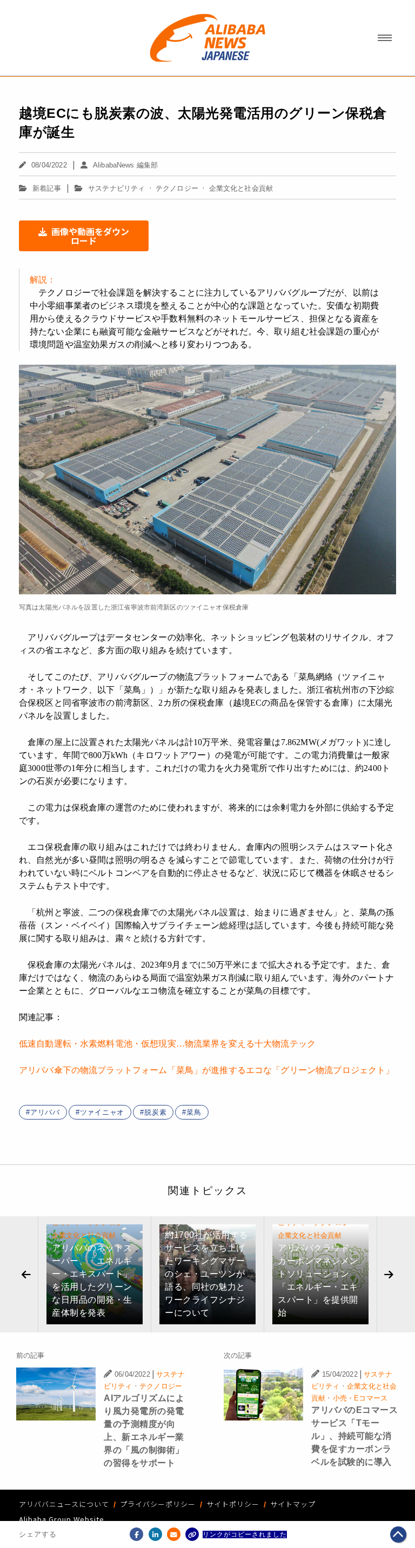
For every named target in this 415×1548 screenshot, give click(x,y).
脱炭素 (155, 1112)
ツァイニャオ (102, 1112)
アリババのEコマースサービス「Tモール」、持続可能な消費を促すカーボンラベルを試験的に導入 (354, 1435)
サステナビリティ (116, 188)
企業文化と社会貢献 (241, 188)
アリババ (45, 1112)
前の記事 (30, 1355)
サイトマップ (293, 1504)
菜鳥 (194, 1112)
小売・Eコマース (360, 1398)
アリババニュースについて (64, 1504)
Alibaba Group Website (61, 1519)
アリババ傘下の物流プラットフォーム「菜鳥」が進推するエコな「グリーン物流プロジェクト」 (206, 1070)
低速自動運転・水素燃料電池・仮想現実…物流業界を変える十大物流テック (167, 1043)
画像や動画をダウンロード (90, 236)
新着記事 (46, 188)
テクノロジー (177, 188)
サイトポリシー (232, 1504)
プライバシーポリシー (158, 1504)
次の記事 (238, 1355)
